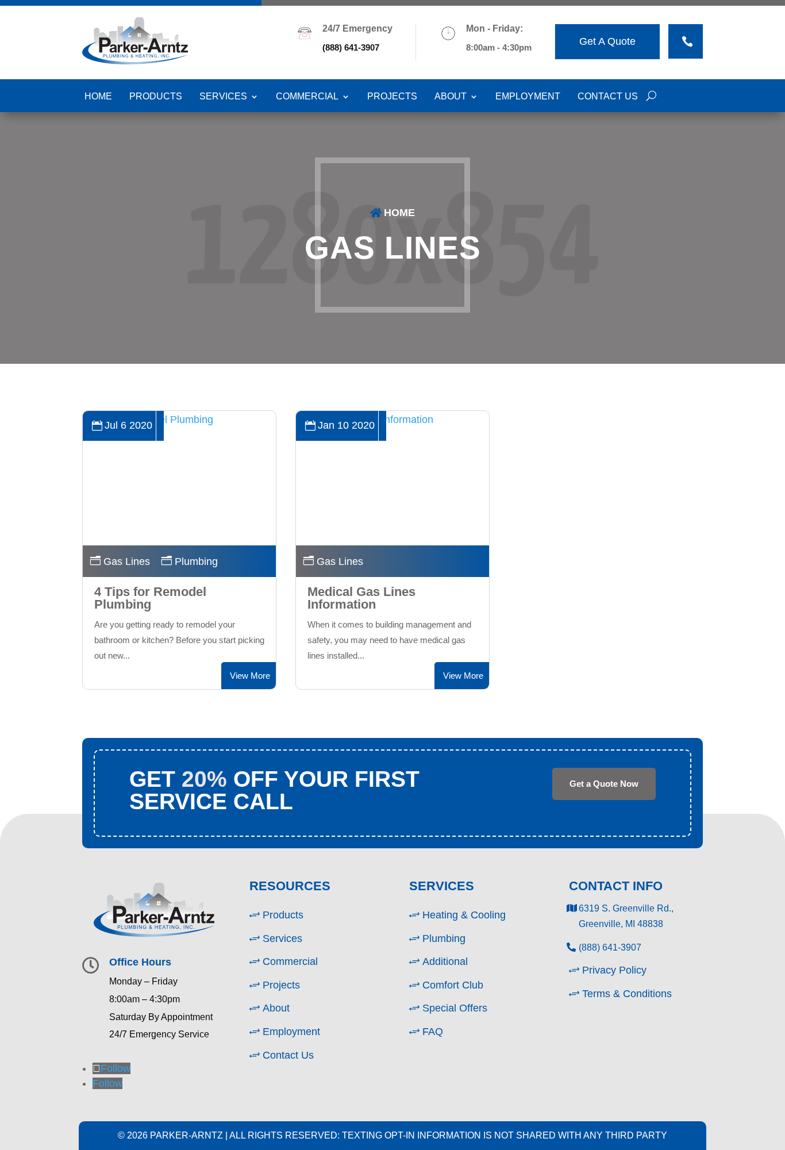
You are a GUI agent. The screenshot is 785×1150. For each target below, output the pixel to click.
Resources (289, 886)
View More (250, 675)
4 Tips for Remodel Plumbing (150, 597)
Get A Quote (607, 41)
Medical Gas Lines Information (361, 597)
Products (155, 97)
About (450, 97)
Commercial (307, 97)
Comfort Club (452, 985)
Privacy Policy (614, 970)
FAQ (432, 1031)
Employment (527, 97)
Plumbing (196, 561)
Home (98, 97)
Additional (445, 961)
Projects (392, 97)
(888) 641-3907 (350, 47)
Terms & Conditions (627, 993)
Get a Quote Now (603, 784)
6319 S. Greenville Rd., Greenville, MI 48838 (626, 916)
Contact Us (608, 97)
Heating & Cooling (464, 915)
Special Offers (454, 1008)
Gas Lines (393, 248)
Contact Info (616, 886)
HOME (399, 212)
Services (223, 97)
